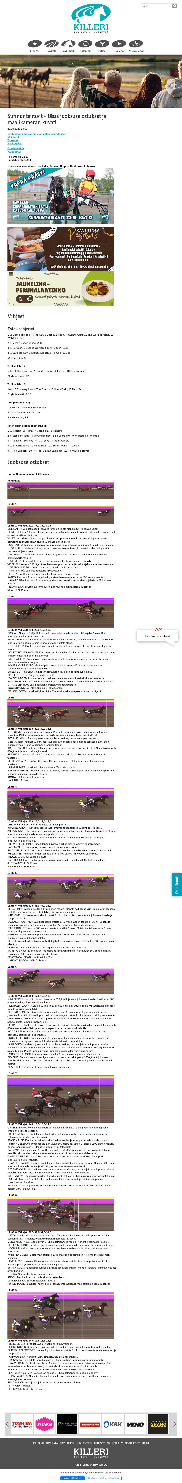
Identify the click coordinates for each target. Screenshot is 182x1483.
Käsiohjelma (14, 143)
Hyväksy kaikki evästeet (72, 1478)
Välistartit (13, 137)
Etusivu (34, 51)
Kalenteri (85, 51)
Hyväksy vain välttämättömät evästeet (103, 1478)
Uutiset (102, 51)
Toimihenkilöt (15, 148)
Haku (145, 1443)
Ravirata (52, 51)
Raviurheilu (68, 51)
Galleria (119, 51)
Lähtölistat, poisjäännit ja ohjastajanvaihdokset (36, 133)
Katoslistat (14, 151)
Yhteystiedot (135, 51)
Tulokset (12, 140)
